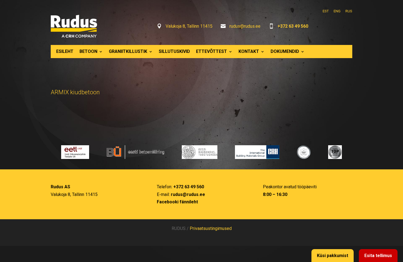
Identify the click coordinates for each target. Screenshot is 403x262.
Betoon (88, 51)
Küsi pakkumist (332, 255)
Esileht (64, 51)
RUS (348, 11)
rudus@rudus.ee (244, 26)
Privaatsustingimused (211, 228)
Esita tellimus (378, 255)
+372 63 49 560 (292, 26)
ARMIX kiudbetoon (75, 92)
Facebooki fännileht (177, 201)
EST (326, 11)
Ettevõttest (211, 51)
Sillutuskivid (174, 51)
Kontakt (249, 51)
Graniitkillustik (128, 51)
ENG (337, 11)
